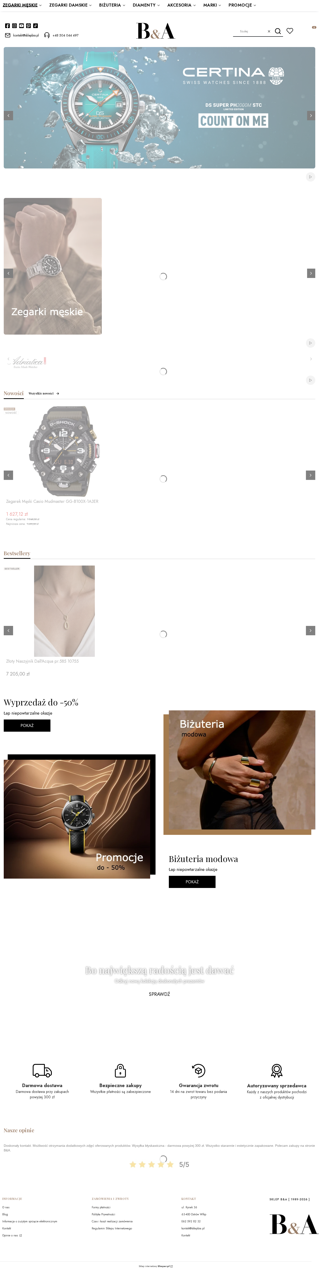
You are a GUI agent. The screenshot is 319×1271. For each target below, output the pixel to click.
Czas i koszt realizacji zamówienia (112, 1221)
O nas (5, 1207)
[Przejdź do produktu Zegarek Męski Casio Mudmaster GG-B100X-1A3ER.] (64, 451)
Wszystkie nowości (41, 393)
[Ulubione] (289, 30)
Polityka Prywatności (103, 1214)
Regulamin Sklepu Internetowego (112, 1228)
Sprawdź (159, 994)
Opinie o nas (10, 1235)
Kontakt (6, 1228)
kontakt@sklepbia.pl (193, 1228)
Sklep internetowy (154, 1266)
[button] (278, 31)
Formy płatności (101, 1207)
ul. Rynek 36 (189, 1207)
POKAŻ (27, 726)
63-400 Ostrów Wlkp (193, 1214)
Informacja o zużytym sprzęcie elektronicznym (29, 1221)
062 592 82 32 (191, 1221)
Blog (5, 1214)
